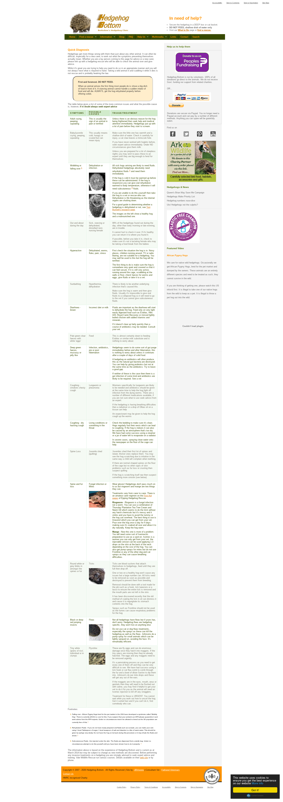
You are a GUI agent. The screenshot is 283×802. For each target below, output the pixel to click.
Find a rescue (85, 37)
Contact (184, 37)
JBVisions (139, 770)
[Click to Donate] (192, 72)
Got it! (255, 790)
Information (105, 37)
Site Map (265, 3)
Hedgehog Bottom (99, 23)
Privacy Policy (135, 787)
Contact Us (68, 774)
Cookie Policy (121, 787)
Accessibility (217, 3)
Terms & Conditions (151, 787)
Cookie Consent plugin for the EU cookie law (255, 795)
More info (257, 783)
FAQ (131, 37)
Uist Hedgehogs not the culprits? (182, 204)
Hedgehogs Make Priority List (181, 196)
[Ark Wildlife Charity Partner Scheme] (191, 181)
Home (72, 37)
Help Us (140, 37)
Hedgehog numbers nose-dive (181, 200)
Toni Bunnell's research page (131, 208)
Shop (121, 37)
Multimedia (157, 37)
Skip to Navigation (251, 3)
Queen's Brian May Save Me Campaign (185, 192)
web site (144, 757)
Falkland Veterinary (170, 770)
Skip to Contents (232, 3)
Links (173, 37)
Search (195, 37)
